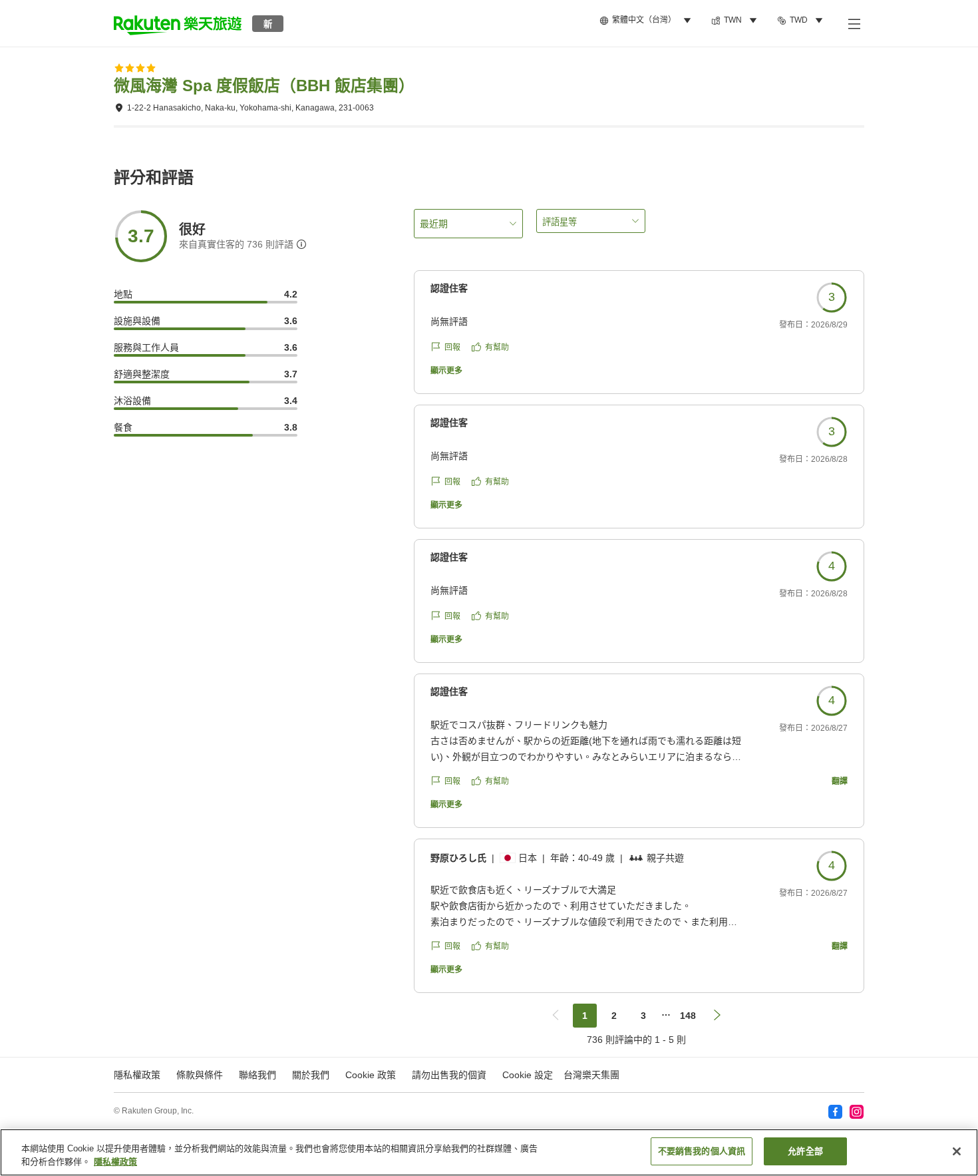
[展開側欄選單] (853, 23)
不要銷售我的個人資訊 (701, 1151)
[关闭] (956, 1151)
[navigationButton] (556, 1016)
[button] (178, 23)
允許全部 (805, 1151)
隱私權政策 (115, 1162)
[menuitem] (647, 21)
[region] (489, 1152)
